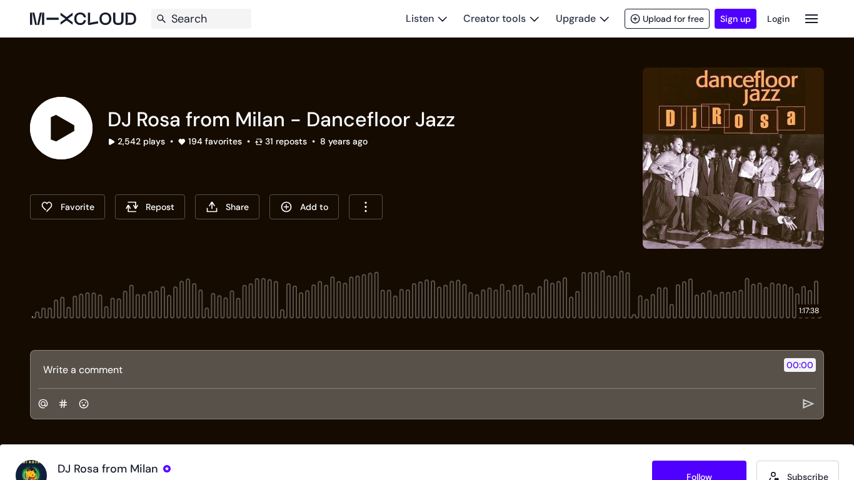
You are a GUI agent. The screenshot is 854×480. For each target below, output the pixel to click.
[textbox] (406, 369)
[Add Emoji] (83, 403)
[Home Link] (83, 18)
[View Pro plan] (167, 468)
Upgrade (576, 18)
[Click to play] (61, 128)
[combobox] (366, 206)
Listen (420, 18)
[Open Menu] (811, 18)
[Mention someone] (43, 404)
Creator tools (494, 18)
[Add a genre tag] (63, 404)
